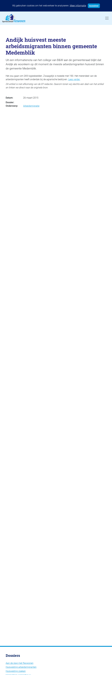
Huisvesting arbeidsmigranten (21, 667)
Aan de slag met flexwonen (19, 663)
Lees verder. (74, 79)
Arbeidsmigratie (31, 105)
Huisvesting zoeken (16, 671)
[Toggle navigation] (107, 18)
